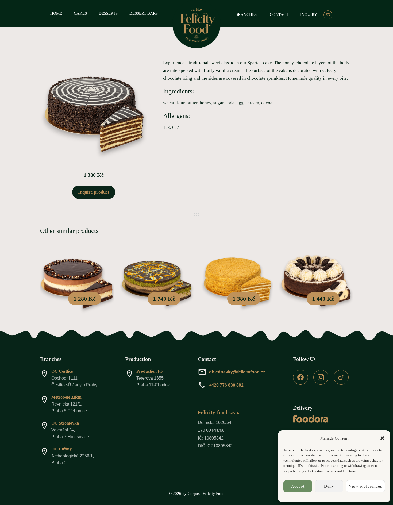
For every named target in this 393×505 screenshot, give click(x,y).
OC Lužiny (61, 449)
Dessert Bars (143, 13)
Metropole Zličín (66, 397)
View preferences (365, 486)
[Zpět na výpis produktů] (196, 214)
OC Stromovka (65, 423)
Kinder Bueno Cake (77, 281)
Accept (298, 486)
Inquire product (93, 192)
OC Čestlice (62, 371)
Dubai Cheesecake (157, 281)
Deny (329, 486)
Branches (246, 14)
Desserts (108, 13)
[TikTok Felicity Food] (341, 383)
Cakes (80, 13)
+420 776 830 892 (226, 385)
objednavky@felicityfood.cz (237, 372)
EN (328, 15)
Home (56, 13)
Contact (279, 14)
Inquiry (308, 14)
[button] (382, 438)
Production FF (149, 371)
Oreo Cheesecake (315, 281)
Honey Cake (236, 281)
